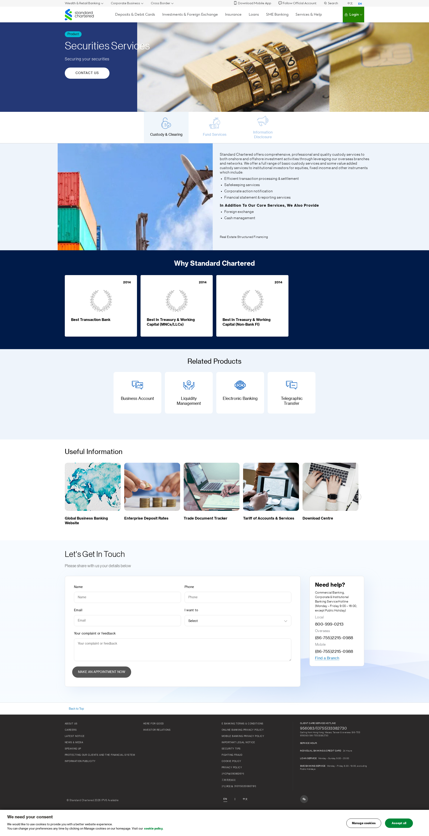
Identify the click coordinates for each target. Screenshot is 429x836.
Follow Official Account (299, 3)
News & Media (74, 742)
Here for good (153, 724)
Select (193, 621)
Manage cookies (364, 822)
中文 (350, 3)
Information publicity (80, 761)
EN (360, 4)
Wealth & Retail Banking (82, 3)
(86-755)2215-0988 (334, 638)
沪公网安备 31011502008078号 (239, 786)
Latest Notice (75, 736)
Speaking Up (73, 749)
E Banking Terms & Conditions (242, 724)
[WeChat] (304, 799)
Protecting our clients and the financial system (100, 755)
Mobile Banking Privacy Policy (243, 736)
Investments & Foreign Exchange (190, 14)
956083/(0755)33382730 (323, 728)
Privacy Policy (232, 767)
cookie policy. (153, 828)
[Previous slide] (72, 127)
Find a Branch (327, 658)
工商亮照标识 (229, 780)
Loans (254, 14)
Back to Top (76, 708)
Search (333, 3)
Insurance (233, 14)
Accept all (399, 822)
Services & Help (309, 14)
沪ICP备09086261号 (233, 774)
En (225, 799)
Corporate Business (125, 3)
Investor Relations (156, 730)
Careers (71, 730)
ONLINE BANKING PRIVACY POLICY (243, 730)
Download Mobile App (254, 3)
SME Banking (277, 14)
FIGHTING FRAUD (232, 755)
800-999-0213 (329, 624)
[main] (214, 823)
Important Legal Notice (238, 742)
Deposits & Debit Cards (135, 14)
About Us (71, 724)
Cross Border (160, 3)
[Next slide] (357, 127)
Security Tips (231, 749)
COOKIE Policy (231, 761)
